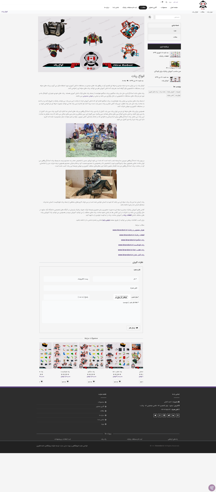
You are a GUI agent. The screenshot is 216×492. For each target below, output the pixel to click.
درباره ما (106, 7)
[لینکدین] (173, 415)
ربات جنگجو (91, 371)
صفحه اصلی (174, 7)
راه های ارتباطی (173, 439)
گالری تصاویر (153, 7)
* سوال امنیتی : (135, 297)
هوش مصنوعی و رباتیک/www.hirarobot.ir (128, 230)
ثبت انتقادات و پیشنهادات (62, 439)
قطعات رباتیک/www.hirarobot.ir (131, 235)
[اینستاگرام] (177, 415)
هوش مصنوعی (87, 96)
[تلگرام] (168, 415)
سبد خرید (116, 382)
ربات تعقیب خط (117, 371)
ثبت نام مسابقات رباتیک (129, 7)
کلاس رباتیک (170, 96)
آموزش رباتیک (170, 92)
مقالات (143, 7)
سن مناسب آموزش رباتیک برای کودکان (167, 71)
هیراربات (178, 92)
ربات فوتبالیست (65, 371)
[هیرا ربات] (203, 5)
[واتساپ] (159, 415)
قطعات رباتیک (164, 56)
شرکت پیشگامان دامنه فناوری (46, 446)
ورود (102, 424)
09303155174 (165, 409)
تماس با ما (116, 7)
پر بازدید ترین (164, 46)
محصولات (164, 7)
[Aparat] (164, 415)
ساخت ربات (162, 92)
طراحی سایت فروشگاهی (80, 446)
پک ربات (103, 439)
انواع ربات (165, 80)
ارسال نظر (132, 328)
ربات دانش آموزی (153, 92)
